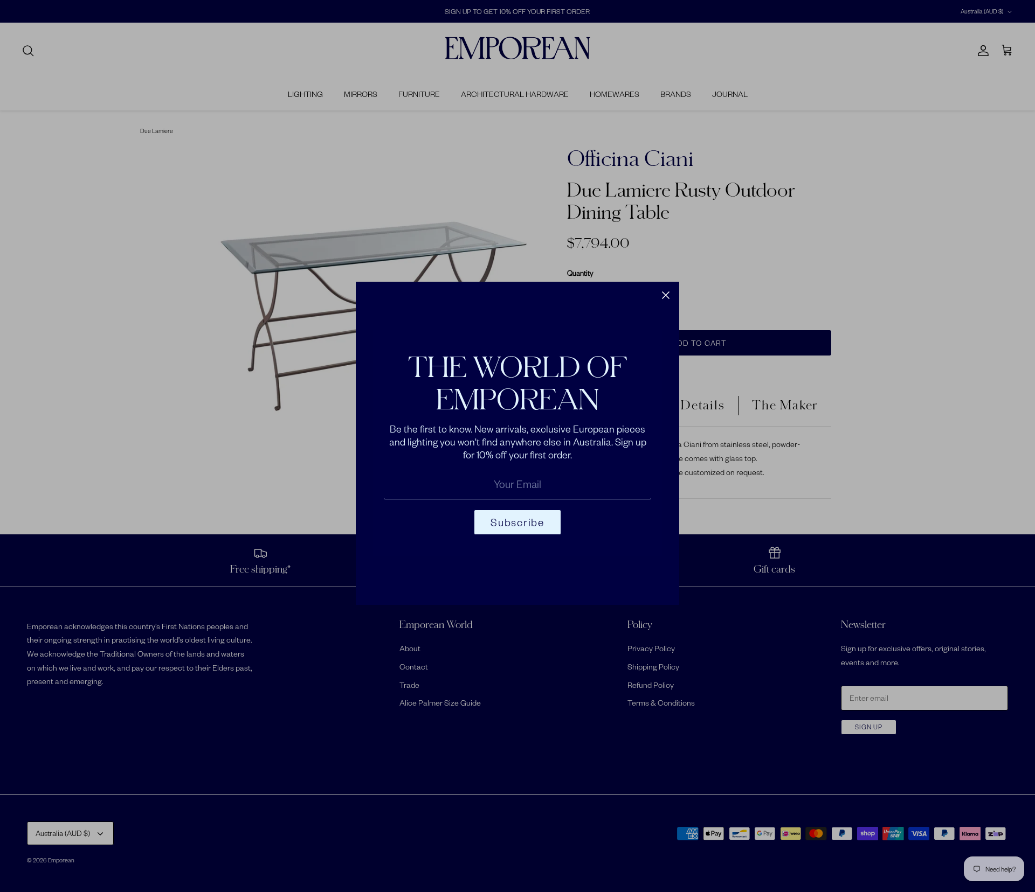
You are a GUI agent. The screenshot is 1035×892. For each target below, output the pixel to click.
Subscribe (517, 522)
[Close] (666, 295)
